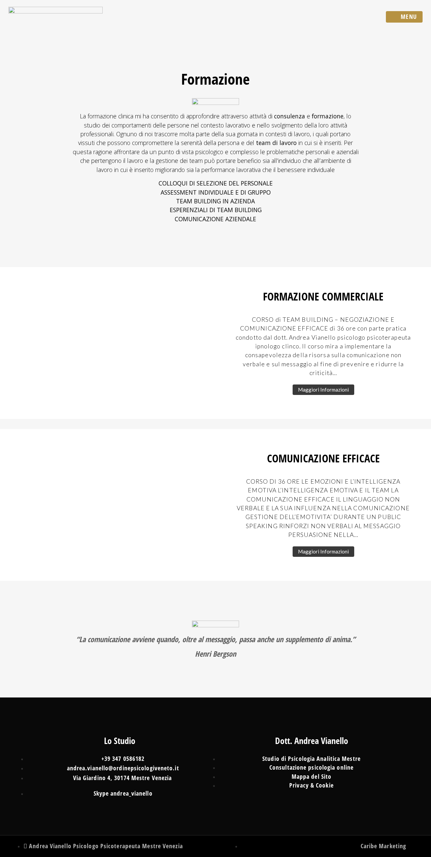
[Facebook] (203, 845)
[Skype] (226, 845)
